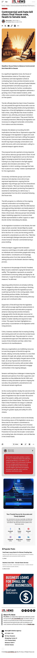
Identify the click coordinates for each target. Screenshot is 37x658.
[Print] (14, 25)
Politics (8, 5)
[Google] (34, 610)
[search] (29, 2)
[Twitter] (19, 531)
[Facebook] (32, 451)
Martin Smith (9, 20)
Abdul (5, 558)
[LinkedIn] (28, 539)
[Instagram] (10, 539)
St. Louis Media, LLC (17, 618)
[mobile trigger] (3, 2)
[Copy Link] (11, 25)
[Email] (8, 25)
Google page (30, 624)
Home (3, 5)
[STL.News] (18, 1)
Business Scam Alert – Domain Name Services (15, 562)
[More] (18, 25)
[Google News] (19, 539)
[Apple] (31, 610)
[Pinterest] (28, 531)
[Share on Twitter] (5, 25)
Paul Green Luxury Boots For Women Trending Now (17, 552)
